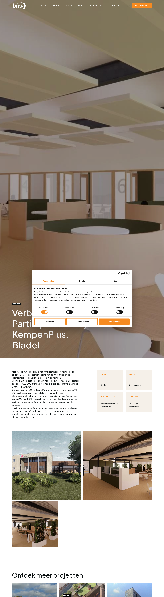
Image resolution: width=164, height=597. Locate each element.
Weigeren (50, 321)
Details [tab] (82, 281)
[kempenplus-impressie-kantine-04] (117, 465)
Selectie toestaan (82, 321)
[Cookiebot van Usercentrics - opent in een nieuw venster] (120, 273)
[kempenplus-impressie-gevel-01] (46, 465)
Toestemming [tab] (48, 281)
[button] (118, 5)
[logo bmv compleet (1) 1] (19, 5)
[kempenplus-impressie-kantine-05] (35, 524)
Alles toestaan (114, 321)
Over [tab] (115, 281)
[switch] (69, 312)
